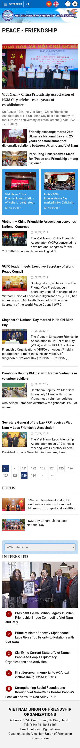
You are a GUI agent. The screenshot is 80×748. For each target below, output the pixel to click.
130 (33, 475)
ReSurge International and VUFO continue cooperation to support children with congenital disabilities (51, 504)
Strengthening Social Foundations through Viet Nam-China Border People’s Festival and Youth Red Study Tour (39, 692)
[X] (75, 4)
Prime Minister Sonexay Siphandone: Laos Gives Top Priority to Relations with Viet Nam (39, 637)
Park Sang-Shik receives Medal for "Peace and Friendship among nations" (53, 158)
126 (70, 468)
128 (15, 475)
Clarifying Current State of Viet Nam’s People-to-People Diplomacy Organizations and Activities (37, 657)
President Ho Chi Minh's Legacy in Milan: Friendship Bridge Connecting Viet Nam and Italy (39, 617)
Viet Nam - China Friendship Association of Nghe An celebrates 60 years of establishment (19, 202)
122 (33, 468)
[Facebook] (68, 4)
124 (51, 468)
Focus (8, 488)
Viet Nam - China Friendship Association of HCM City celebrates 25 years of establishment (38, 99)
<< (5, 468)
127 (5, 475)
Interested (15, 556)
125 (61, 468)
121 (24, 468)
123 (42, 468)
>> (52, 475)
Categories (15, 4)
